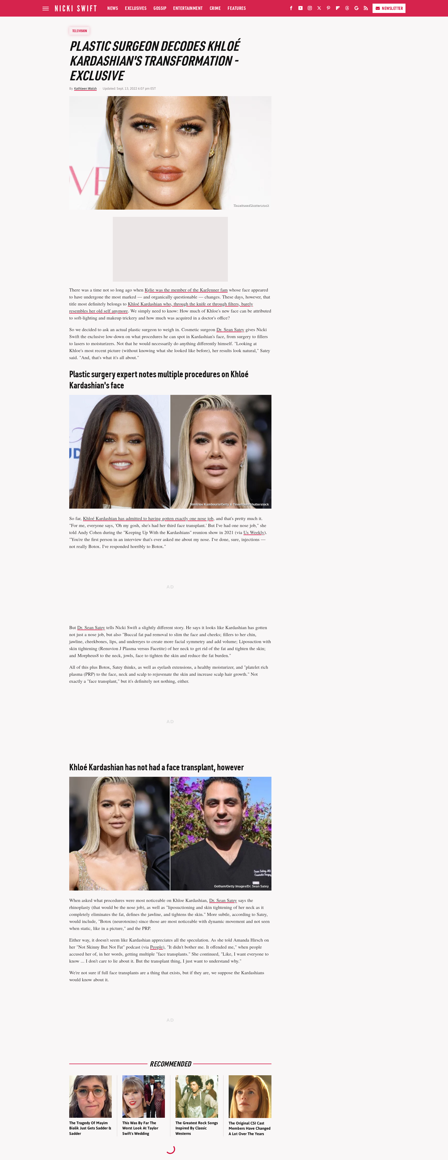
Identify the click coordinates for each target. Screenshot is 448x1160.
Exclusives (135, 8)
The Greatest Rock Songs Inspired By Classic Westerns (197, 1128)
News (112, 8)
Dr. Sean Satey (230, 329)
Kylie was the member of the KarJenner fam (186, 290)
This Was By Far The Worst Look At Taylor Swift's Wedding (140, 1128)
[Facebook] (291, 9)
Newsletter (392, 8)
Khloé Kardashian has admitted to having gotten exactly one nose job (148, 518)
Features (237, 8)
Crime (215, 8)
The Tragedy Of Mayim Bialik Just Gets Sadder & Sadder (90, 1128)
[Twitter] (319, 9)
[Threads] (347, 9)
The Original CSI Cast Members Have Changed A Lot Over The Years (249, 1128)
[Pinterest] (328, 9)
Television (79, 31)
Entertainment (188, 8)
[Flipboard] (337, 9)
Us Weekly (253, 532)
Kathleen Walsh (85, 88)
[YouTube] (300, 9)
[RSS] (365, 9)
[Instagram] (309, 9)
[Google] (356, 9)
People (156, 947)
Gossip (159, 8)
